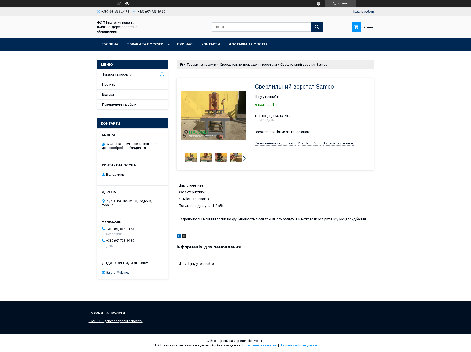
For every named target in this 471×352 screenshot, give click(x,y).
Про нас (185, 44)
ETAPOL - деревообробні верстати (116, 321)
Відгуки (108, 94)
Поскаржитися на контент (259, 345)
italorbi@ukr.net (117, 272)
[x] (184, 237)
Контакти (210, 44)
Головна (110, 44)
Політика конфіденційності (298, 345)
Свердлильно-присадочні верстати (248, 64)
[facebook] (179, 237)
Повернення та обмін (119, 104)
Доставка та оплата (248, 44)
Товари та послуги (145, 44)
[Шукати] (317, 27)
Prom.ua (258, 341)
